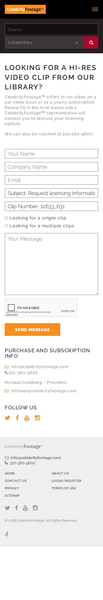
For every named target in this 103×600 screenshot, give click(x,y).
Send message (32, 329)
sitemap (12, 495)
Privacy (12, 488)
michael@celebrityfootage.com (44, 391)
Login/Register (66, 481)
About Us (60, 473)
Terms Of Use (64, 488)
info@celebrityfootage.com (40, 366)
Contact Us (16, 481)
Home (10, 473)
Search (91, 43)
